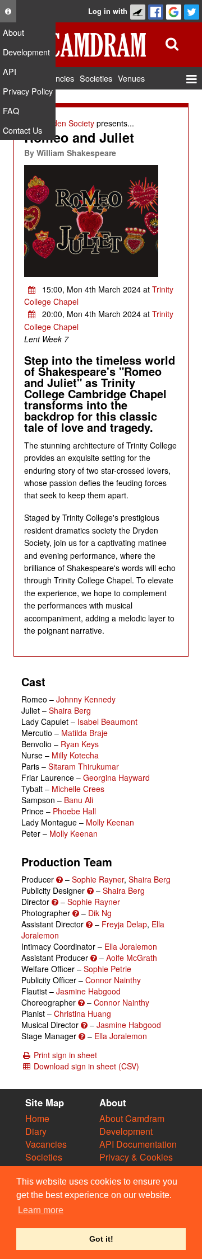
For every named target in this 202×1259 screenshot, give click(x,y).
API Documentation (138, 1144)
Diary (36, 1131)
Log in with (107, 11)
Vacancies (46, 1144)
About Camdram (131, 1118)
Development (126, 1131)
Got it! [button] (101, 1238)
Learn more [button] (40, 1210)
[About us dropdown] (8, 11)
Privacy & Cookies (136, 1156)
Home (37, 1118)
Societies (43, 1156)
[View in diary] (32, 289)
